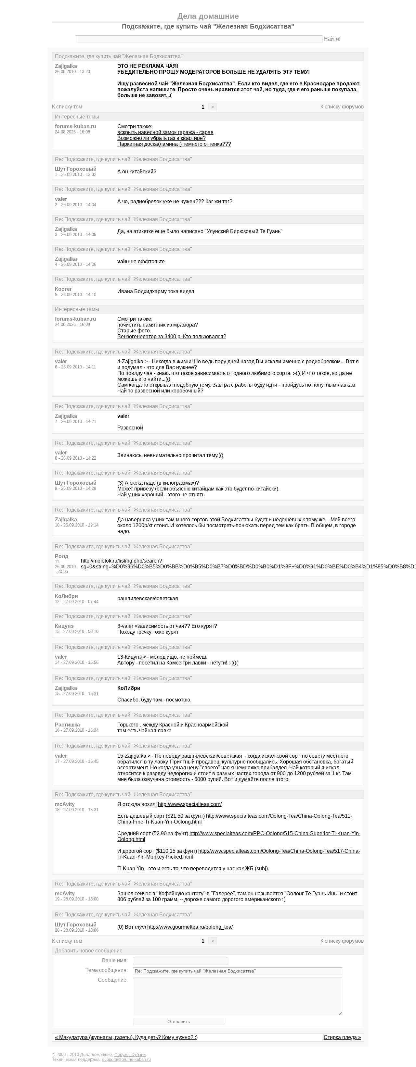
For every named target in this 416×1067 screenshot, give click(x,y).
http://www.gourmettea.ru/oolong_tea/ (190, 927)
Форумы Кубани (130, 1054)
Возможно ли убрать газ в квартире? (161, 138)
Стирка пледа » (342, 1037)
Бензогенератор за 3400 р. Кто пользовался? (171, 336)
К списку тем (67, 106)
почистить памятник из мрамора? (157, 325)
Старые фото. (134, 330)
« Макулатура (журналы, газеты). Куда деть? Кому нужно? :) (126, 1037)
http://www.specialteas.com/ (190, 804)
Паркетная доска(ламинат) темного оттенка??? (174, 144)
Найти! (332, 39)
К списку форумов (342, 106)
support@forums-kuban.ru (126, 1059)
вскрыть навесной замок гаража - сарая (165, 132)
